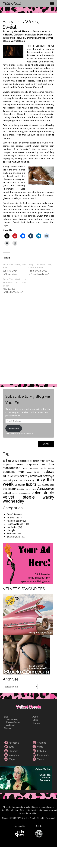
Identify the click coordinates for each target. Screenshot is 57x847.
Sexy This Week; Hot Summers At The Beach (14, 282)
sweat (41, 38)
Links (35, 719)
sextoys (48, 475)
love (51, 464)
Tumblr (34, 759)
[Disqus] (28, 341)
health (19, 464)
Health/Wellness (14, 34)
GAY (48, 460)
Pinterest (6, 750)
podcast (51, 468)
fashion (36, 460)
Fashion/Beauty (14, 520)
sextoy (14, 476)
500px (6, 759)
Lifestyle (11, 530)
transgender (48, 484)
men (25, 467)
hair (52, 461)
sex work (20, 480)
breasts (23, 460)
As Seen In (12, 517)
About (35, 716)
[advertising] (28, 563)
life (43, 464)
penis (43, 467)
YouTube (34, 742)
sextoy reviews (30, 475)
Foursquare (34, 755)
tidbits (31, 484)
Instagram (6, 755)
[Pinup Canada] (28, 613)
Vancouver (45, 488)
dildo (29, 460)
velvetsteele (18, 41)
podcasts (9, 471)
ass (9, 460)
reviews (48, 471)
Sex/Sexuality (44, 34)
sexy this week (29, 38)
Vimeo (34, 746)
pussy (29, 472)
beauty (15, 460)
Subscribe (14, 428)
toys (39, 485)
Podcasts (11, 533)
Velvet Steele (21, 31)
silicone (20, 484)
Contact (36, 723)
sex (18, 38)
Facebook (6, 742)
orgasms (34, 467)
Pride (21, 471)
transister (9, 488)
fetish (42, 460)
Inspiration (30, 34)
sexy (31, 480)
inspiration (32, 464)
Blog (6, 716)
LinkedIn (34, 750)
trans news (30, 488)
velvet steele (19, 496)
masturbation (11, 467)
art (5, 460)
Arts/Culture (13, 514)
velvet (7, 493)
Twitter (6, 746)
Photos (7, 728)
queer (37, 471)
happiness (7, 464)
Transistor (20, 489)
